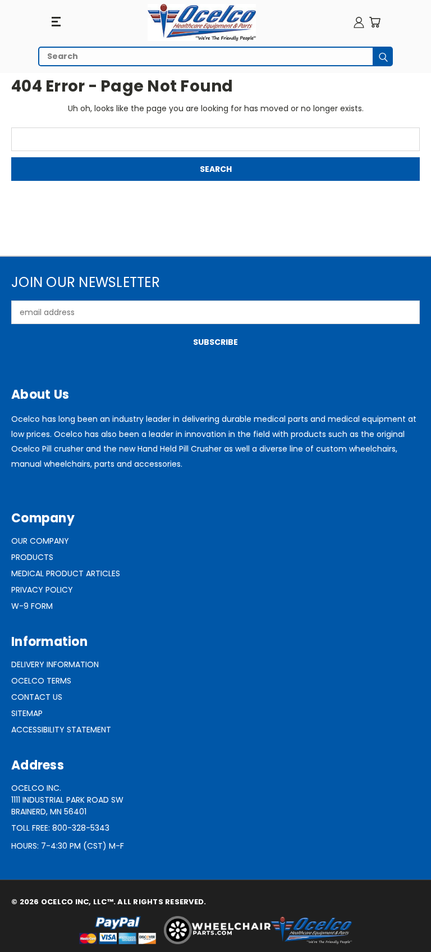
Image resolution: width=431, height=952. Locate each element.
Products (32, 557)
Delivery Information (55, 664)
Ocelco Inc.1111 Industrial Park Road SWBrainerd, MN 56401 (67, 799)
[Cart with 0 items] (374, 22)
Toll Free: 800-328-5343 (60, 827)
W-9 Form (32, 606)
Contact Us (36, 697)
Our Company (40, 540)
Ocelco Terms (41, 680)
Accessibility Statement (61, 729)
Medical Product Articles (65, 573)
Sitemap (27, 713)
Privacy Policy (42, 589)
